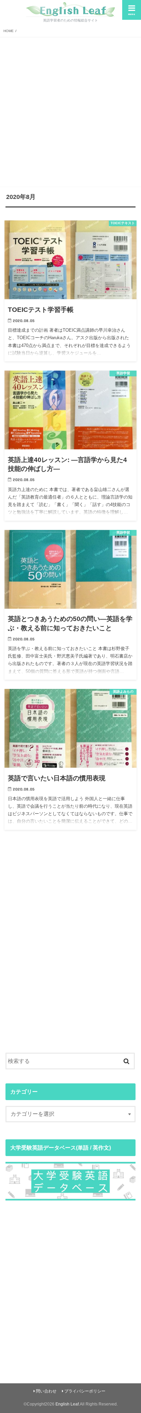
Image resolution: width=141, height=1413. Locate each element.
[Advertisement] (70, 111)
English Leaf (67, 1404)
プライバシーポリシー (84, 1391)
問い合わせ (46, 1391)
